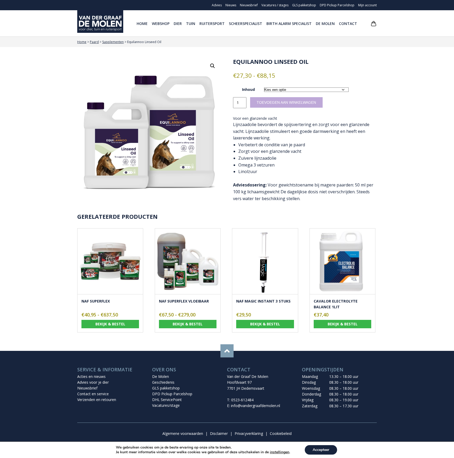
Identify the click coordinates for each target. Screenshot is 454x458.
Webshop (160, 23)
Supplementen (113, 42)
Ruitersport (212, 23)
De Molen (325, 23)
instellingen (279, 452)
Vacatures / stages (274, 5)
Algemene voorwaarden (182, 433)
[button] (212, 66)
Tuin (190, 23)
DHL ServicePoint (167, 399)
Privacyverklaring (249, 433)
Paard (94, 42)
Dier (178, 23)
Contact (348, 23)
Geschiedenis (163, 382)
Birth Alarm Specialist (289, 23)
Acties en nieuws (91, 376)
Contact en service (93, 393)
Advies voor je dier (93, 382)
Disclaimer (219, 433)
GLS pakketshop (304, 5)
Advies (217, 5)
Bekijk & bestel (110, 323)
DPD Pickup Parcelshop (337, 5)
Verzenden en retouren (96, 399)
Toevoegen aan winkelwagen (286, 102)
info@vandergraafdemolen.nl (255, 405)
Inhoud (248, 89)
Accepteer (321, 449)
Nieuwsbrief (249, 5)
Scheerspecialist (245, 23)
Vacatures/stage (166, 405)
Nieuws (230, 5)
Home (142, 23)
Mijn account (367, 5)
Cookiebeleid (281, 433)
